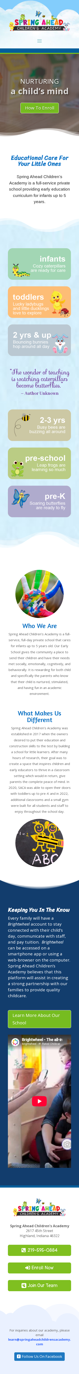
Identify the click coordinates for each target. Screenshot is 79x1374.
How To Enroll (39, 108)
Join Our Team (42, 1285)
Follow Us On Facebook (42, 1356)
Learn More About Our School (36, 1019)
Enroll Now (43, 1268)
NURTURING (39, 81)
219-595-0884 (42, 1250)
